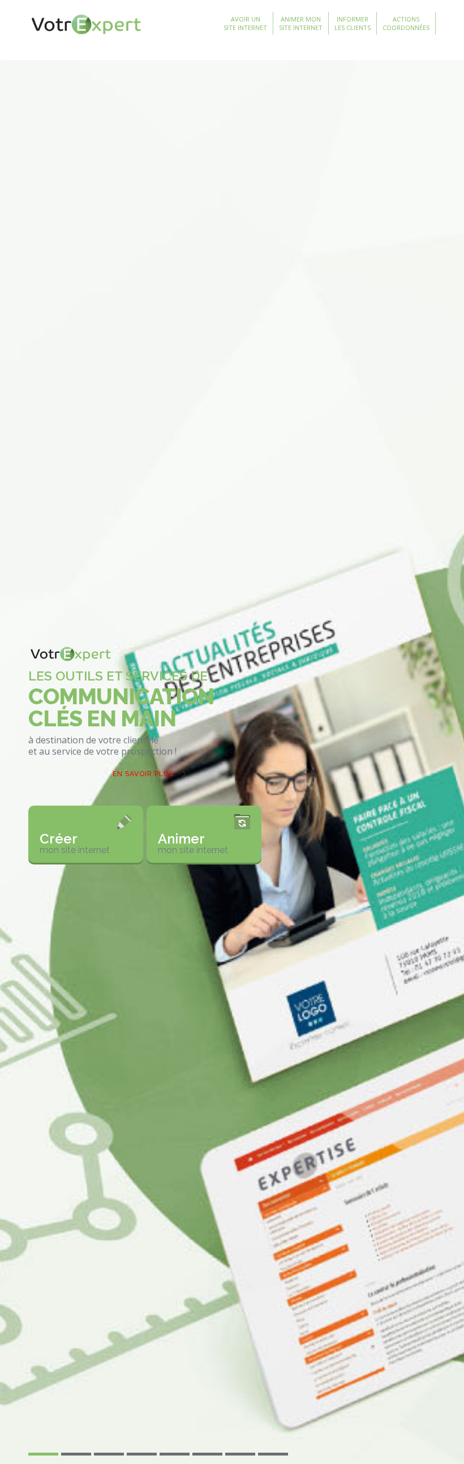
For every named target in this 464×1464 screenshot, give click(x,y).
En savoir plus (143, 774)
